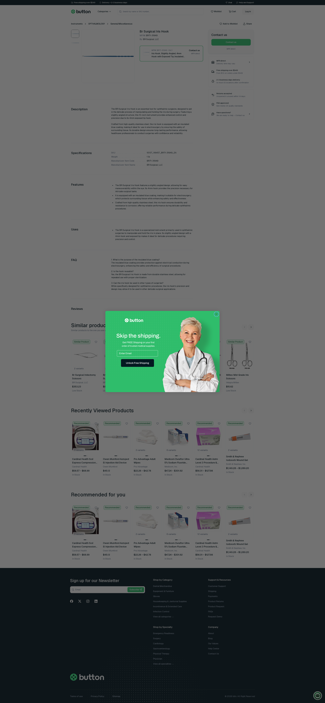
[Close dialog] (216, 314)
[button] (137, 363)
